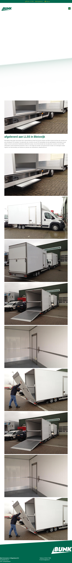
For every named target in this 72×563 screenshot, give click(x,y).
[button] (69, 8)
